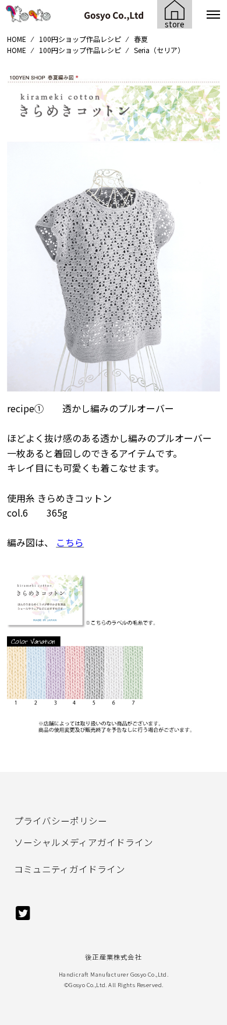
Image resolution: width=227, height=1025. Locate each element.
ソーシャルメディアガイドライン (83, 842)
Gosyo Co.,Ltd (87, 985)
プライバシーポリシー (60, 820)
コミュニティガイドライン (69, 868)
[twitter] (23, 918)
